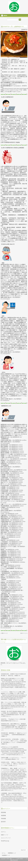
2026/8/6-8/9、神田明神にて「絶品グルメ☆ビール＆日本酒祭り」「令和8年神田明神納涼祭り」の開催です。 (14, 734)
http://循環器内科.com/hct (12, 576)
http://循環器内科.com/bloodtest (18, 459)
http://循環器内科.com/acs (16, 445)
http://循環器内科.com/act (14, 588)
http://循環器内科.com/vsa (17, 451)
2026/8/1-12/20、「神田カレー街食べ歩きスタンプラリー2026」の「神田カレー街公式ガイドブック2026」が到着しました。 (13, 764)
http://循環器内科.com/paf (17, 473)
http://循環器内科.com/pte (15, 598)
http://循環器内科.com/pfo (14, 526)
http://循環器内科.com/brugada (18, 485)
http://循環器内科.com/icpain (15, 604)
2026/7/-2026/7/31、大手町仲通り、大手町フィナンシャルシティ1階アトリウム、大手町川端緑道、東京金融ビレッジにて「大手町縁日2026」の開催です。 (14, 742)
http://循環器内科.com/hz (13, 606)
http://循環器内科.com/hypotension (16, 613)
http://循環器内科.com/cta (13, 460)
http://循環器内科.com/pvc (16, 491)
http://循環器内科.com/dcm (16, 529)
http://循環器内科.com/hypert (18, 615)
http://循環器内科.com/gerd (16, 609)
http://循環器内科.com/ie (16, 531)
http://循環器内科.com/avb (16, 482)
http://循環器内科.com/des (18, 607)
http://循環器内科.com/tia (17, 573)
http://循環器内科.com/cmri (13, 462)
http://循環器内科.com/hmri (13, 577)
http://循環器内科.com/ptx (12, 601)
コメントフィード (6, 838)
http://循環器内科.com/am (14, 532)
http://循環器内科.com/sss (15, 471)
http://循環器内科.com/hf (11, 513)
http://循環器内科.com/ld (14, 554)
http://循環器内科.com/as (16, 520)
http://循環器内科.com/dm (12, 549)
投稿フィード (4, 834)
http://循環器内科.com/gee (9, 591)
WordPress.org (5, 840)
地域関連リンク (6, 855)
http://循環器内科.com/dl (14, 545)
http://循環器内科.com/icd (16, 505)
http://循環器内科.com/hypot (18, 616)
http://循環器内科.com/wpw (16, 480)
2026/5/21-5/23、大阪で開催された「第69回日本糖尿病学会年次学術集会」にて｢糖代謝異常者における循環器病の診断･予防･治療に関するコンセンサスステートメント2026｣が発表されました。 (14, 727)
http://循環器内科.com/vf (13, 487)
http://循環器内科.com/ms (15, 516)
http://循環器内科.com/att (14, 585)
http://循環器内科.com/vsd (16, 524)
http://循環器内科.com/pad (16, 618)
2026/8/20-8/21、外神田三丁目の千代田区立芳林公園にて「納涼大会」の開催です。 (13, 674)
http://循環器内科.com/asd (16, 523)
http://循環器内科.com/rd (14, 556)
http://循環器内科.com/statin (14, 581)
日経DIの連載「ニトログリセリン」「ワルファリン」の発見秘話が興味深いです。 (13, 758)
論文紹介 (3, 821)
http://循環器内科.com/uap (16, 448)
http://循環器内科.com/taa (15, 595)
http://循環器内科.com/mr (17, 518)
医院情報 (3, 812)
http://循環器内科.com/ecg (12, 457)
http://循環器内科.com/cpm (20, 504)
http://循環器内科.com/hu (14, 552)
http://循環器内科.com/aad (17, 596)
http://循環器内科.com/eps (18, 499)
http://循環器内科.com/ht (13, 540)
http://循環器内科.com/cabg (18, 455)
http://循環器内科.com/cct (12, 620)
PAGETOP (23, 850)
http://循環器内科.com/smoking (15, 559)
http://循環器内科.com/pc (20, 470)
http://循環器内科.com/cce (17, 571)
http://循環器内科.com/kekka (17, 562)
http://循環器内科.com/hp (13, 610)
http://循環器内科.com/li (14, 566)
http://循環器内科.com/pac (16, 477)
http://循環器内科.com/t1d (14, 551)
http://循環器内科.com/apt (15, 587)
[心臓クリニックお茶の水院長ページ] (14, 12)
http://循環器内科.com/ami (16, 446)
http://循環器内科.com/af (13, 474)
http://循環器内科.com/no (14, 584)
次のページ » (23, 633)
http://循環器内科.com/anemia (17, 612)
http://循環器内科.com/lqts (16, 490)
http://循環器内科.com (16, 437)
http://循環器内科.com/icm (16, 498)
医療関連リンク (12, 853)
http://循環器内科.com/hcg (16, 496)
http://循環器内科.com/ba (14, 602)
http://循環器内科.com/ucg (13, 535)
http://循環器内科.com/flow (19, 440)
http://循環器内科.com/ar (19, 521)
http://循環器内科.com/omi (17, 452)
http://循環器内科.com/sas (19, 557)
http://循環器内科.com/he (15, 543)
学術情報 (3, 818)
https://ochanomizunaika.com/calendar (12, 81)
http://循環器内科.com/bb (12, 582)
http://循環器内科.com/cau (16, 574)
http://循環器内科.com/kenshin (14, 560)
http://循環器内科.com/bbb (15, 484)
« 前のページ (4, 633)
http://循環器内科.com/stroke (12, 565)
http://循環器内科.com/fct (12, 621)
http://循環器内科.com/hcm (16, 527)
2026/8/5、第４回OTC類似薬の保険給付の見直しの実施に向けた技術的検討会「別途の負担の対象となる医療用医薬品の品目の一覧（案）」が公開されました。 (13, 714)
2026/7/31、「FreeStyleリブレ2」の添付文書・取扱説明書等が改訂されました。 (14, 720)
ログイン (3, 831)
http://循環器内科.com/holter (17, 495)
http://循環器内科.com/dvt (16, 599)
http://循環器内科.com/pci (20, 454)
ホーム (3, 853)
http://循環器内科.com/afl (13, 476)
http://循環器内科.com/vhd (14, 515)
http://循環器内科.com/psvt (17, 479)
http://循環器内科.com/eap (16, 449)
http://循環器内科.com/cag (14, 463)
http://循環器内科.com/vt (13, 488)
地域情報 (3, 815)
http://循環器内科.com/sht (15, 541)
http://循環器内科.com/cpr (13, 507)
